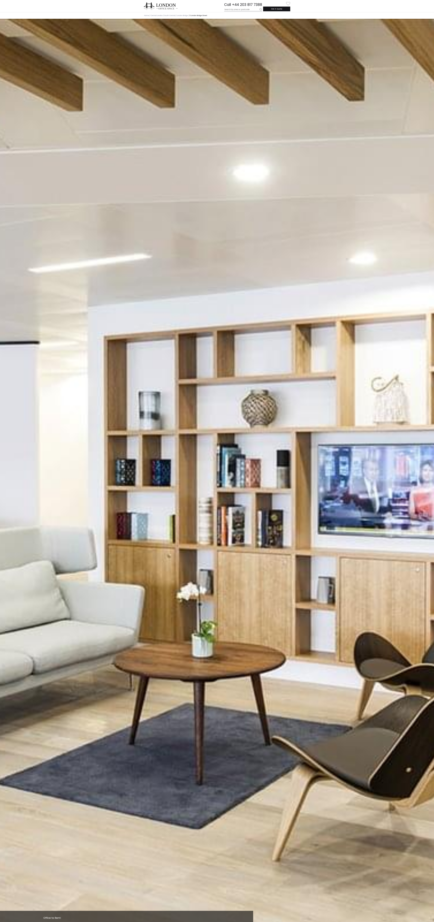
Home (146, 15)
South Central (169, 15)
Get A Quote (276, 9)
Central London (157, 15)
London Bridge (182, 15)
